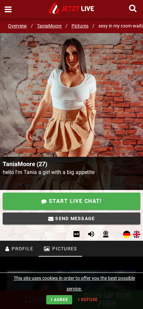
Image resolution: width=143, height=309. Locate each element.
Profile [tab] (21, 248)
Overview (17, 26)
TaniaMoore (49, 26)
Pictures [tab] (64, 248)
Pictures (80, 26)
